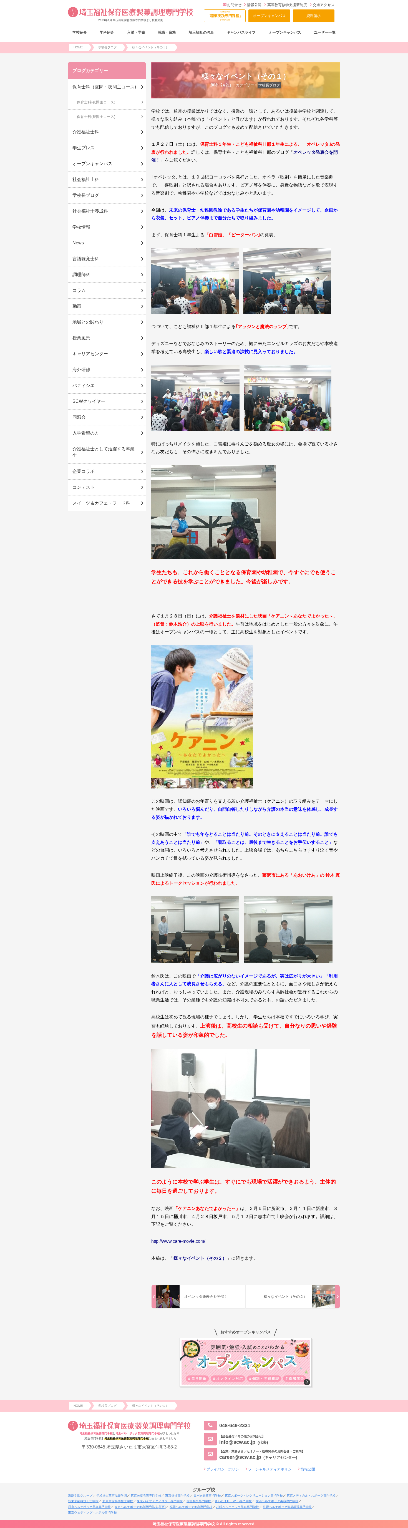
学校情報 (81, 227)
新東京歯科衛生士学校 (117, 1501)
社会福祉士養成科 (90, 211)
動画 (76, 306)
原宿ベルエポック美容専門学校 (89, 1507)
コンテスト (83, 487)
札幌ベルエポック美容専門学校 (237, 1507)
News (78, 242)
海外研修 (81, 369)
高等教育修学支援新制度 (287, 5)
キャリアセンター (90, 353)
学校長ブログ (269, 85)
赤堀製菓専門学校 (199, 1501)
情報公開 (254, 5)
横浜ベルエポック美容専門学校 (277, 1501)
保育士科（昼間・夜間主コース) (104, 87)
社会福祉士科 (85, 179)
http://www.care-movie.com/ (178, 1241)
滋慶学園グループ (80, 1495)
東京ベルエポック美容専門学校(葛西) (140, 1507)
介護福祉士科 (85, 132)
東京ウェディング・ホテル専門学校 (92, 1512)
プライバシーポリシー (224, 1469)
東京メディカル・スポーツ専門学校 (311, 1495)
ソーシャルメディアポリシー (271, 1469)
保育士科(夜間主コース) (96, 102)
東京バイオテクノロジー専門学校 (160, 1501)
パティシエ (83, 385)
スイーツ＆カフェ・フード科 (101, 503)
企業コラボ (83, 471)
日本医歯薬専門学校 (207, 1495)
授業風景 (81, 338)
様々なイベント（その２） (200, 1258)
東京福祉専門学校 (177, 1495)
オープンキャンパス (269, 16)
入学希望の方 (85, 433)
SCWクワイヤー (88, 401)
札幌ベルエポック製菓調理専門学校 (287, 1507)
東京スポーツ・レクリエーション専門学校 (254, 1495)
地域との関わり (88, 322)
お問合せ (234, 5)
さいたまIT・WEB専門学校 (233, 1501)
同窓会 (79, 417)
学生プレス (83, 147)
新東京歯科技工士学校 (83, 1501)
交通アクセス (323, 5)
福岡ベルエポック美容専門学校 (191, 1507)
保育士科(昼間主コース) (96, 117)
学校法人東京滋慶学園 (111, 1495)
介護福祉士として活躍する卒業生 (103, 452)
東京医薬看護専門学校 (146, 1495)
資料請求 (313, 16)
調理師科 (81, 274)
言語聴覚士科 (85, 258)
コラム (79, 290)
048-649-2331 (234, 1425)
